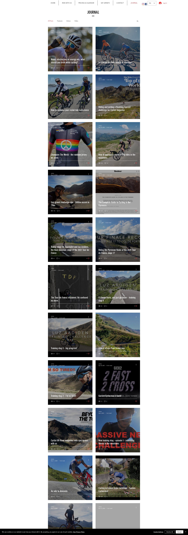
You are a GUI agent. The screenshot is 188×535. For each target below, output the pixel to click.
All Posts (50, 21)
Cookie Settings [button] (158, 532)
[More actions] (89, 31)
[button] (137, 21)
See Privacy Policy (79, 532)
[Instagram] (143, 4)
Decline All (169, 532)
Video (76, 21)
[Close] (185, 531)
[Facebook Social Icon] (146, 4)
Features (59, 21)
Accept (179, 532)
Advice (68, 21)
